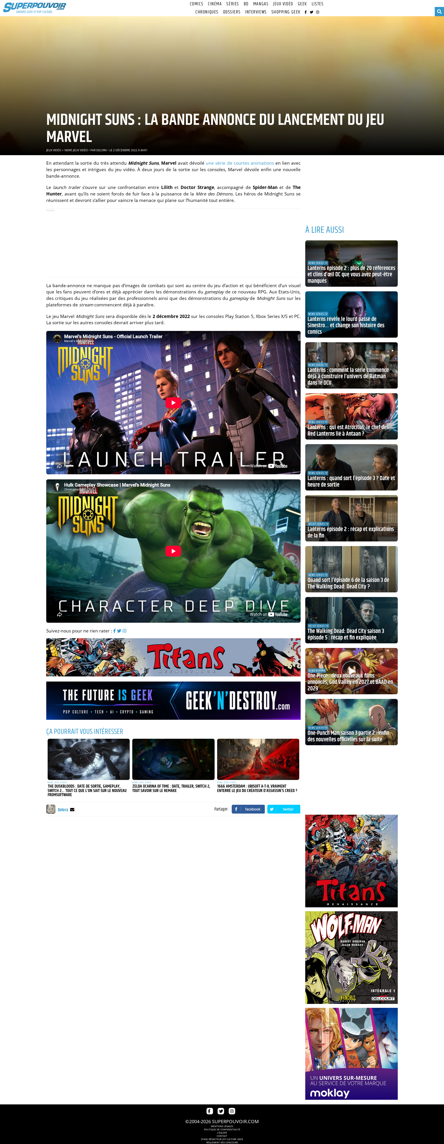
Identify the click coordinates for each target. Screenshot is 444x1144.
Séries (232, 4)
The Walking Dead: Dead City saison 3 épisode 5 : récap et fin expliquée (346, 634)
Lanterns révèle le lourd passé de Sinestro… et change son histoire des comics (346, 325)
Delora (101, 150)
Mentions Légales (222, 1126)
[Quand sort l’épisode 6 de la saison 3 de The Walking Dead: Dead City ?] (351, 569)
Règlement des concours (222, 1142)
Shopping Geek (286, 12)
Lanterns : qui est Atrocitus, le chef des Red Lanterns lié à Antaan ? (348, 430)
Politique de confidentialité (222, 1129)
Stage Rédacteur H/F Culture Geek (222, 1139)
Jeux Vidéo (283, 4)
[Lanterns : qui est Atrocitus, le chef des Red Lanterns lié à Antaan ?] (351, 416)
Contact (222, 1136)
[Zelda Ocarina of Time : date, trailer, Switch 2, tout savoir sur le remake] (173, 759)
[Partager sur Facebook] (248, 809)
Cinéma (215, 4)
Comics (196, 4)
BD (246, 4)
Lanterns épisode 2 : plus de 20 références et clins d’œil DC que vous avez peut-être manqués (351, 275)
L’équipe (222, 1132)
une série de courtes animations (240, 163)
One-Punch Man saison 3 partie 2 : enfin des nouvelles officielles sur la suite (348, 736)
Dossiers (231, 12)
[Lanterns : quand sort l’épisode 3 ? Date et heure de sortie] (351, 467)
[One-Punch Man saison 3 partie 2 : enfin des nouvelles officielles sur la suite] (351, 722)
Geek (302, 4)
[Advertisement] (173, 243)
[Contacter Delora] (72, 809)
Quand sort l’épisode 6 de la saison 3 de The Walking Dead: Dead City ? (348, 583)
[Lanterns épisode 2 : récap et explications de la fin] (351, 518)
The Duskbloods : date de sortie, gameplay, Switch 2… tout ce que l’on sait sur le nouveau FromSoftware (87, 790)
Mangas (260, 4)
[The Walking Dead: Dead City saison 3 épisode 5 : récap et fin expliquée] (351, 620)
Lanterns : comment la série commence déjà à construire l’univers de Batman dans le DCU (348, 376)
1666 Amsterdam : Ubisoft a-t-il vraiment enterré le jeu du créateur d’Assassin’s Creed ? (257, 788)
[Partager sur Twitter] (284, 809)
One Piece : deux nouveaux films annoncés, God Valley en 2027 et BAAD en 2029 (350, 682)
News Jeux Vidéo (76, 150)
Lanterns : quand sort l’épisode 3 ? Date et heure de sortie (351, 481)
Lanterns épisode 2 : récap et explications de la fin (351, 532)
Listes (318, 4)
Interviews (256, 12)
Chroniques (207, 12)
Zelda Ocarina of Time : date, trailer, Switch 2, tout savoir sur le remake (171, 788)
